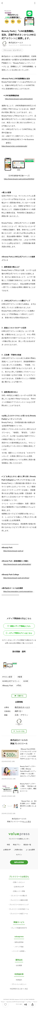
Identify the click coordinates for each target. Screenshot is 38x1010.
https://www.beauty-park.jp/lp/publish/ (19, 99)
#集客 (20, 677)
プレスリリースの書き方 (19, 895)
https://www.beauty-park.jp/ (13, 551)
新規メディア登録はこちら (20, 626)
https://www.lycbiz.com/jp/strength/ (14, 146)
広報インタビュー (19, 882)
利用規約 (19, 980)
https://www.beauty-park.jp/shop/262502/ (19, 179)
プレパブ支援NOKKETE (19, 928)
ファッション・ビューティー (12, 50)
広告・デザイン (21, 715)
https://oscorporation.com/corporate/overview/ (19, 591)
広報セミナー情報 (19, 891)
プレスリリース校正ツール (19, 913)
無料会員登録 (19, 862)
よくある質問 (30, 849)
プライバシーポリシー (19, 984)
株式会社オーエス (16, 43)
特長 (8, 844)
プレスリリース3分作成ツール (19, 909)
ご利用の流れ (18, 849)
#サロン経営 (8, 677)
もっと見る (27, 821)
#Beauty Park (7, 686)
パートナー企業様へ (19, 951)
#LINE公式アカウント (11, 681)
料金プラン (16, 844)
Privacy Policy (28, 1001)
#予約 (19, 686)
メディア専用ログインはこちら (20, 633)
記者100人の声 (19, 887)
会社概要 (19, 965)
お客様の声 (7, 849)
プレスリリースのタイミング (19, 904)
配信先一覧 (27, 844)
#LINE (25, 681)
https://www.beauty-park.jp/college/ (16, 578)
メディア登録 (19, 947)
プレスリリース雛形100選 (19, 900)
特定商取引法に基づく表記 (19, 989)
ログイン (19, 854)
